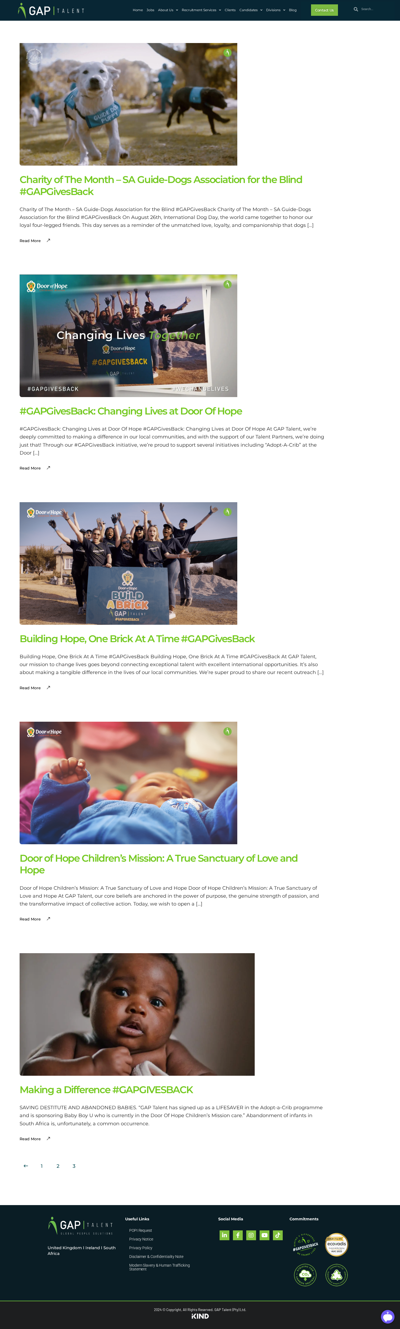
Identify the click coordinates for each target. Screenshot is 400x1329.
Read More (30, 1138)
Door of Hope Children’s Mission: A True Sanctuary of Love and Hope (159, 864)
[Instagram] (251, 1235)
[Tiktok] (278, 1235)
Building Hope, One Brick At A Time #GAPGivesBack (137, 639)
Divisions (273, 10)
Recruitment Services (199, 10)
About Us (165, 10)
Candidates (248, 10)
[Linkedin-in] (224, 1235)
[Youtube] (264, 1235)
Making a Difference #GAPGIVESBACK (106, 1090)
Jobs (150, 10)
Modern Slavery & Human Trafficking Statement (159, 1267)
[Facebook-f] (238, 1235)
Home (138, 10)
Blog (293, 10)
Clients (230, 10)
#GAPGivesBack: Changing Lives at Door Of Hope (131, 411)
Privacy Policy (140, 1248)
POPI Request (140, 1230)
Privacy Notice (141, 1239)
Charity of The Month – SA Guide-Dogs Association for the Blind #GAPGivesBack (161, 185)
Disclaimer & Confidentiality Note (156, 1256)
